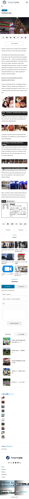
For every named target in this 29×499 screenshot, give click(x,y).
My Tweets (4, 449)
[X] (11, 463)
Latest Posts (11, 201)
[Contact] (18, 463)
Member (3, 472)
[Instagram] (9, 463)
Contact (3, 477)
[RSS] (20, 463)
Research (3, 469)
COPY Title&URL (14, 43)
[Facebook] (13, 463)
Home (2, 466)
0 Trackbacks (21, 286)
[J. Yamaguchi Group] (11, 2)
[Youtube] (15, 463)
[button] (7, 102)
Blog (4, 10)
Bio (4, 201)
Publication (4, 474)
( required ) (6, 294)
